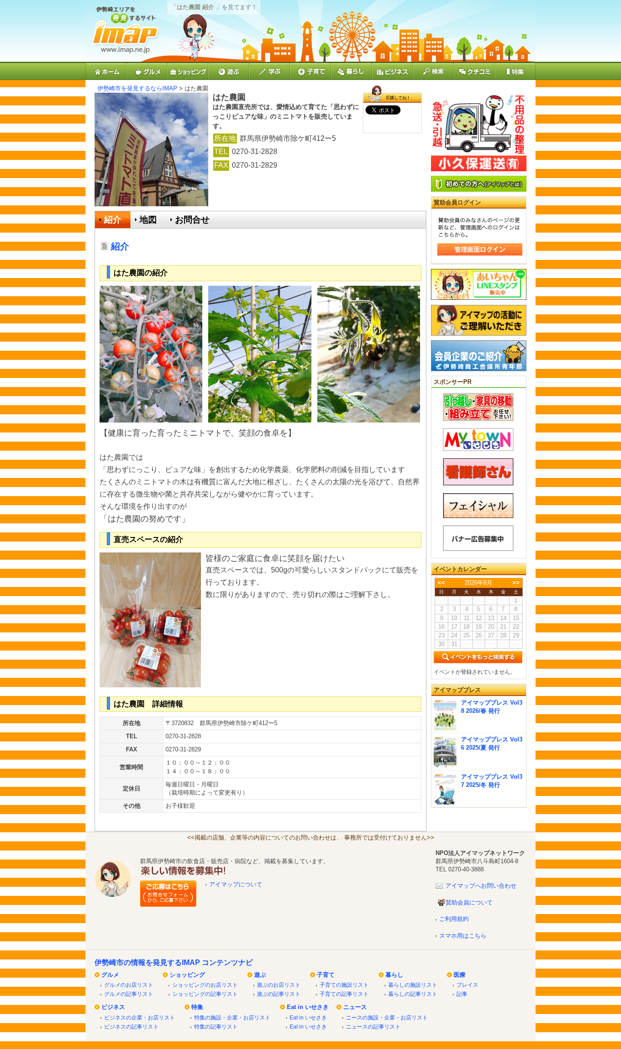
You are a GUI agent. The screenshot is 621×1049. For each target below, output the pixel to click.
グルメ (110, 974)
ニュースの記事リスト (373, 1026)
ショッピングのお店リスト (205, 985)
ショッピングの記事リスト (205, 994)
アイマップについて (235, 884)
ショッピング (187, 974)
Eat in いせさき (308, 1007)
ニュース (355, 1007)
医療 (460, 974)
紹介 (112, 219)
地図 (148, 219)
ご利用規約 (454, 918)
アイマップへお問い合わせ (481, 885)
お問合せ (192, 219)
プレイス (467, 985)
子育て (326, 974)
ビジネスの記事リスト (131, 1026)
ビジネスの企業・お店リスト (139, 1017)
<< (441, 582)
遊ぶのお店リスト (278, 985)
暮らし (394, 974)
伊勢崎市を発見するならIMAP (137, 88)
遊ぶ (260, 974)
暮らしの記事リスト (412, 994)
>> (516, 582)
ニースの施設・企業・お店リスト (387, 1017)
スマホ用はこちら (462, 935)
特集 (197, 1007)
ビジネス (113, 1007)
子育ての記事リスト (344, 994)
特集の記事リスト (216, 1026)
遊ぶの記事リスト (278, 994)
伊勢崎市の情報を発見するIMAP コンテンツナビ (174, 962)
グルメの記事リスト (128, 994)
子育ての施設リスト (344, 985)
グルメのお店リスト (128, 985)
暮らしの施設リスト (412, 985)
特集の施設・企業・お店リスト (232, 1017)
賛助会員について (469, 902)
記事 (461, 994)
